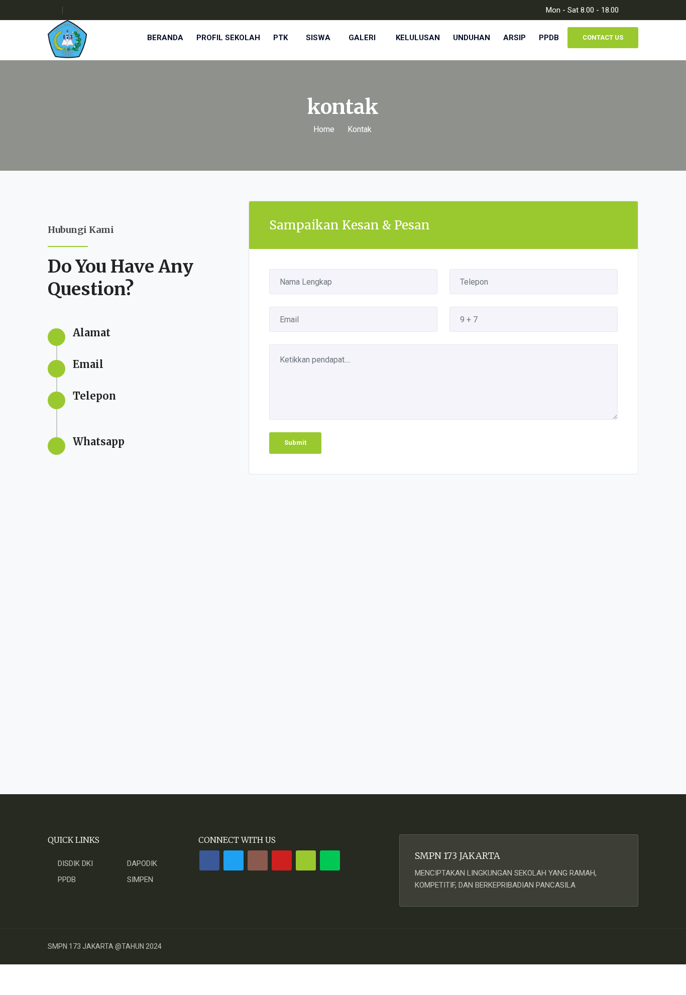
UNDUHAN (471, 37)
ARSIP (514, 37)
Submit (295, 442)
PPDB (550, 37)
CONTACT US (603, 37)
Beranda (165, 37)
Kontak (360, 129)
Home (323, 129)
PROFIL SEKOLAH (228, 37)
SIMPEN (140, 879)
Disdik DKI (75, 863)
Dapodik (142, 863)
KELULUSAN (418, 37)
